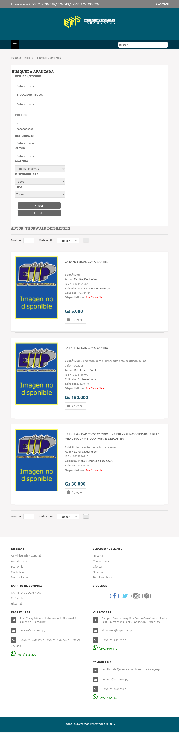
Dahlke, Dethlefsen (86, 279)
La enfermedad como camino (86, 261)
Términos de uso (103, 577)
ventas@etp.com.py (32, 630)
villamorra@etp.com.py (117, 630)
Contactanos (101, 561)
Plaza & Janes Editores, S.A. (95, 288)
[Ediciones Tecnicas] (89, 21)
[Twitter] (125, 596)
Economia (17, 566)
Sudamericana (87, 379)
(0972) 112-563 (108, 698)
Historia (98, 555)
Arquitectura (19, 561)
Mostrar (16, 240)
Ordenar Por (47, 240)
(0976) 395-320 (26, 654)
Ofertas (98, 566)
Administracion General (26, 555)
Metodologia (19, 577)
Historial (16, 603)
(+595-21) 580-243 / (114, 689)
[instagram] (135, 596)
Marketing (17, 572)
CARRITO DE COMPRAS (26, 592)
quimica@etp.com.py (115, 679)
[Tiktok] (146, 596)
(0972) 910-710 (108, 648)
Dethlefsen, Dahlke (86, 370)
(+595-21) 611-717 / (114, 640)
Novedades (100, 572)
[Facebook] (114, 596)
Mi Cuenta (17, 598)
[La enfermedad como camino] (36, 287)
